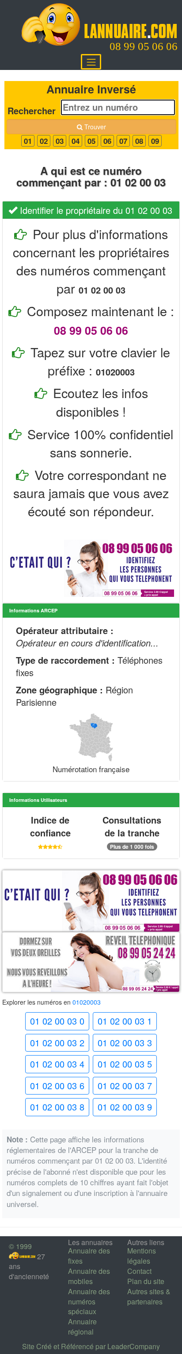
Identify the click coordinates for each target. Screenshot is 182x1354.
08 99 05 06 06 (144, 46)
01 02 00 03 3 (125, 1042)
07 (123, 140)
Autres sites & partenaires (149, 1296)
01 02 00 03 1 (125, 1020)
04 (76, 140)
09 (155, 140)
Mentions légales (141, 1256)
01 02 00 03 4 (57, 1063)
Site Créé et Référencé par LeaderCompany (91, 1346)
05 (91, 140)
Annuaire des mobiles (89, 1276)
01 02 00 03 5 (125, 1063)
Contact (139, 1271)
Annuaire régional (82, 1326)
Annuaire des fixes (89, 1256)
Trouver (94, 126)
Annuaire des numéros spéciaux (89, 1301)
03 (60, 140)
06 (107, 140)
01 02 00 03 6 (57, 1085)
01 (28, 140)
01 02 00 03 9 (125, 1106)
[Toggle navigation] (91, 62)
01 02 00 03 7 (125, 1085)
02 (44, 140)
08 (139, 140)
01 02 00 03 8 (57, 1106)
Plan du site (145, 1281)
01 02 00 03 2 (57, 1042)
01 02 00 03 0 (57, 1020)
